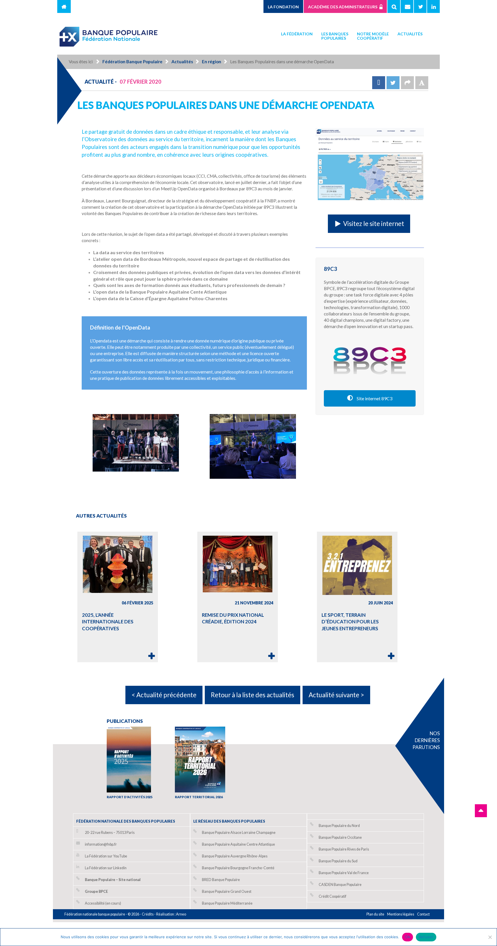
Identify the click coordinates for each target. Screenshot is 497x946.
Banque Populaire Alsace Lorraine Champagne (239, 832)
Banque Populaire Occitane (340, 837)
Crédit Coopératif (332, 896)
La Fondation (283, 6)
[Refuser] (490, 937)
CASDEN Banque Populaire (340, 884)
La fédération (297, 33)
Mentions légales (400, 914)
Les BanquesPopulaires (334, 36)
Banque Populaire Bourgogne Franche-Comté (238, 868)
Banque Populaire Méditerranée (227, 903)
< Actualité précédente (163, 695)
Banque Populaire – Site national (113, 880)
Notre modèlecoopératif (373, 36)
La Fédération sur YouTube (106, 856)
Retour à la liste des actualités (252, 695)
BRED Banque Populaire (221, 880)
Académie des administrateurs (342, 6)
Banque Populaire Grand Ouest (226, 891)
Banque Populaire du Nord (339, 826)
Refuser (426, 936)
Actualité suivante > (336, 695)
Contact (423, 914)
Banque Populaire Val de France (344, 873)
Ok (407, 936)
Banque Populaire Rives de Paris (344, 849)
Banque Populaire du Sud (338, 861)
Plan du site (375, 914)
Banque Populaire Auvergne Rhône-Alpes (234, 856)
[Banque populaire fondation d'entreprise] (109, 34)
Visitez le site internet (373, 223)
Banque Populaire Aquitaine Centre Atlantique (238, 844)
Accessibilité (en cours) (103, 903)
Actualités (410, 33)
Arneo (181, 914)
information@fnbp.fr (101, 844)
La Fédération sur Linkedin (106, 868)
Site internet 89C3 (374, 398)
